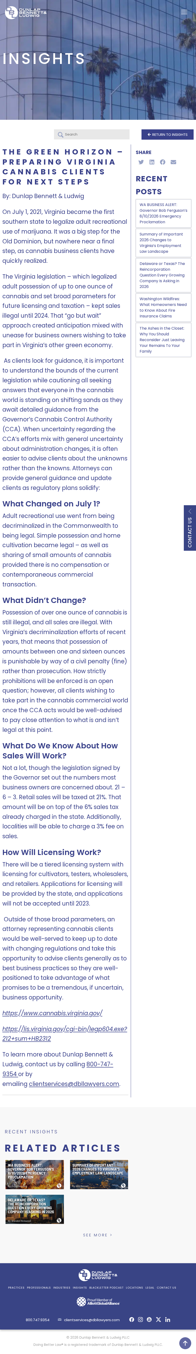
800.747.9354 (37, 1319)
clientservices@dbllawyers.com (74, 1084)
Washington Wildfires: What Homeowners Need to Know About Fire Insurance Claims (163, 307)
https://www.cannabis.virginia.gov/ (52, 1013)
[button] (141, 162)
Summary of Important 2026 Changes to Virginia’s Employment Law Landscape (161, 242)
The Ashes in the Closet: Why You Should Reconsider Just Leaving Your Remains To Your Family (162, 340)
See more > (98, 1235)
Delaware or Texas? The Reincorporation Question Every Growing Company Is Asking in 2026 (162, 275)
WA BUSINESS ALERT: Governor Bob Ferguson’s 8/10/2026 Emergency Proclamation (163, 213)
